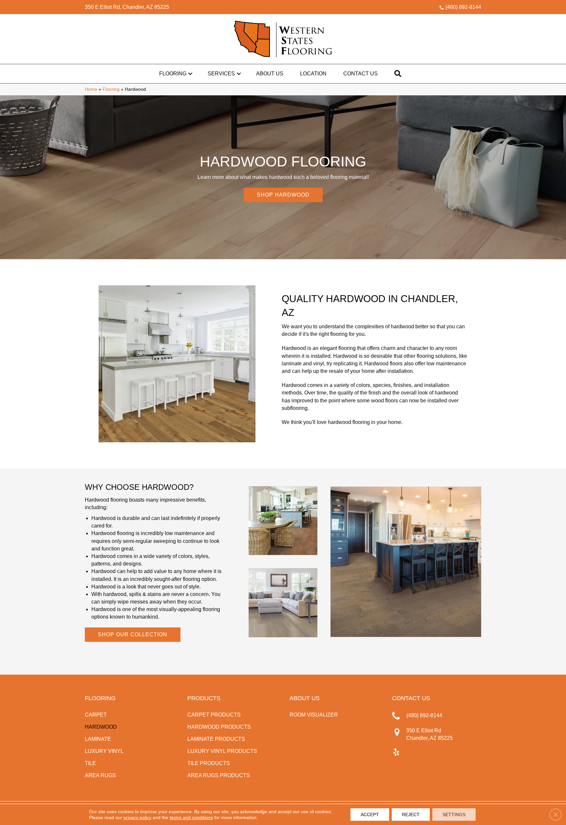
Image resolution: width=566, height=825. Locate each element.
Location (313, 73)
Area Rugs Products (218, 775)
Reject (411, 814)
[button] (190, 73)
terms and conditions (191, 817)
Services (221, 73)
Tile (90, 763)
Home (91, 89)
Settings (454, 814)
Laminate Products (216, 739)
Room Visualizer (314, 715)
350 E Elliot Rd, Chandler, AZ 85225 (127, 7)
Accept (370, 814)
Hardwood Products (219, 727)
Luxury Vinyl (104, 751)
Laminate (98, 739)
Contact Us (360, 73)
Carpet (96, 715)
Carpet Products (214, 715)
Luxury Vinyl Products (222, 751)
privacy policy (137, 817)
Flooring (172, 73)
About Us (269, 73)
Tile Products (208, 763)
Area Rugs (100, 775)
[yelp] (396, 752)
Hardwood (101, 727)
